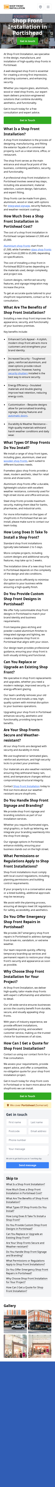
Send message (27, 1165)
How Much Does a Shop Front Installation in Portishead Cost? (24, 1191)
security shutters (18, 373)
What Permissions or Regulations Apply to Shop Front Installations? (25, 1262)
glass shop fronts (41, 249)
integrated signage (19, 205)
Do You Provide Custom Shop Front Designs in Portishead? (26, 1226)
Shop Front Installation (26, 786)
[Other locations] (40, 7)
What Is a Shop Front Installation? (25, 1184)
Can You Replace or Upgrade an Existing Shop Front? (24, 1235)
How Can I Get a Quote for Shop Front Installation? (24, 1289)
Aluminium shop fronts (17, 246)
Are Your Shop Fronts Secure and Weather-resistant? (25, 1244)
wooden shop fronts (15, 461)
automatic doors (18, 415)
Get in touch (27, 41)
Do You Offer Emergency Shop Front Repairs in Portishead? (27, 1271)
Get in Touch (27, 120)
